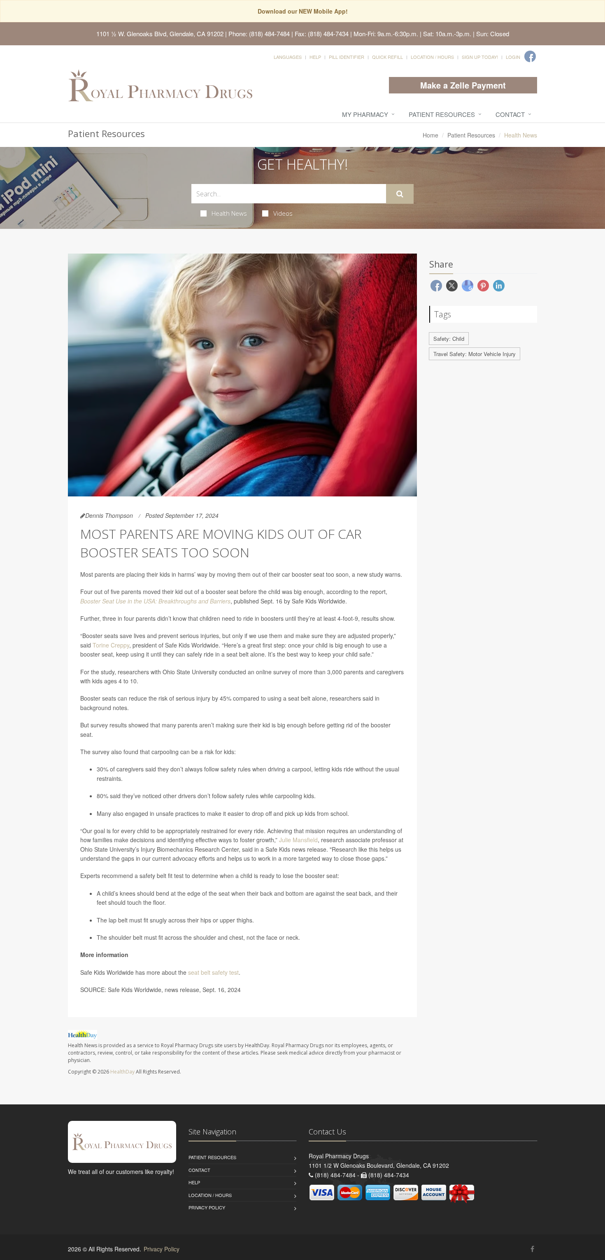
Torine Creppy (111, 645)
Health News (229, 213)
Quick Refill (387, 57)
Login (513, 57)
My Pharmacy (365, 114)
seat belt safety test (213, 972)
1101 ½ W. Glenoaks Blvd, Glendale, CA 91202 (159, 33)
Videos (283, 213)
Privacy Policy (206, 1207)
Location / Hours (432, 57)
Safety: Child (448, 338)
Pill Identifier (346, 57)
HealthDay (122, 1071)
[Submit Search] (400, 194)
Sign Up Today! (480, 57)
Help (315, 57)
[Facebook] (530, 56)
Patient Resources (442, 114)
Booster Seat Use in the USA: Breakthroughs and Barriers (155, 601)
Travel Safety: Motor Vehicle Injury (474, 354)
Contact (510, 114)
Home (430, 135)
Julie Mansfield (298, 840)
